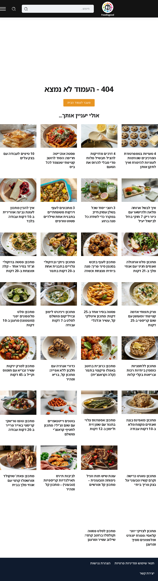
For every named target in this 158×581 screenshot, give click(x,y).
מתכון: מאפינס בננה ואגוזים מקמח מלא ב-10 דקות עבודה (141, 424)
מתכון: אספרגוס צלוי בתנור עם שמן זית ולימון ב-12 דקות (100, 424)
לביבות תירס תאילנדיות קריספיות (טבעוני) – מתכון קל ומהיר (59, 482)
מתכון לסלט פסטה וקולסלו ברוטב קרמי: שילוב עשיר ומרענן (100, 535)
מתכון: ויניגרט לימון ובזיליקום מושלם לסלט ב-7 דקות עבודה (60, 318)
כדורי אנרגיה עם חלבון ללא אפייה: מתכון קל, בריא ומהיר (62, 372)
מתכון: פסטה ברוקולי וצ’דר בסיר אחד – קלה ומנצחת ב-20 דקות (18, 266)
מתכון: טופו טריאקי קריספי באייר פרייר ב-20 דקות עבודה (20, 425)
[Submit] (26, 9)
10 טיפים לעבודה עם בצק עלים (18, 155)
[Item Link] (140, 136)
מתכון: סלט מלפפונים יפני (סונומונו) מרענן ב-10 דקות (18, 318)
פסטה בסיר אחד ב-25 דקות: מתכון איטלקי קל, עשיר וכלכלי (99, 316)
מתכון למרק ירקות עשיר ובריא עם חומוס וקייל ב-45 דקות (18, 370)
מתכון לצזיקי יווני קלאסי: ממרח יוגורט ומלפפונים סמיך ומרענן (141, 537)
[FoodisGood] (107, 8)
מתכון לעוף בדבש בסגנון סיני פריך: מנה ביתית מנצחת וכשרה (99, 266)
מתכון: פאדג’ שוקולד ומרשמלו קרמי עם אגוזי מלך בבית (18, 480)
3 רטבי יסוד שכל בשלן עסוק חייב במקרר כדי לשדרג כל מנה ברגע (100, 214)
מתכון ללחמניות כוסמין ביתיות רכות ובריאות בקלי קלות (141, 370)
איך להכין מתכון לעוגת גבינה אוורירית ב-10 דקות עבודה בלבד (18, 214)
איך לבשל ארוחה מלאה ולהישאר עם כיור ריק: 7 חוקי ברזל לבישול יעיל (140, 214)
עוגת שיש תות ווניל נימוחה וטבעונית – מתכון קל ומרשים (100, 480)
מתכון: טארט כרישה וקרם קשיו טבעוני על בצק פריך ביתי (140, 480)
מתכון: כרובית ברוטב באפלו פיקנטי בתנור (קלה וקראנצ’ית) (99, 370)
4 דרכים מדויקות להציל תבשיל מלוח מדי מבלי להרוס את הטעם (100, 160)
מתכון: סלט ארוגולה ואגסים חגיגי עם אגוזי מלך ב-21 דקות (140, 266)
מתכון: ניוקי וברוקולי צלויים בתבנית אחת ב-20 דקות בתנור (59, 266)
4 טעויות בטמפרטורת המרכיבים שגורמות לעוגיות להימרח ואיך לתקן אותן (140, 160)
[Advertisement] (79, 48)
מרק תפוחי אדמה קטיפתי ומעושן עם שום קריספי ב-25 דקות (142, 318)
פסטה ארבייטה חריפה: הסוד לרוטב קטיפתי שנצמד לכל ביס (60, 160)
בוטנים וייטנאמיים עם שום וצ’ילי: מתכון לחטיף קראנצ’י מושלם (59, 427)
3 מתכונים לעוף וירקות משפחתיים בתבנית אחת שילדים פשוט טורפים (59, 214)
